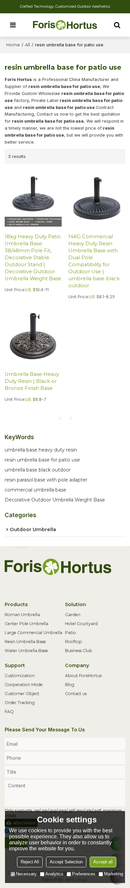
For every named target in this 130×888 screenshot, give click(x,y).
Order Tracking (20, 702)
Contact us (76, 693)
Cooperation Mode (24, 684)
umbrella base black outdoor (38, 470)
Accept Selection (66, 861)
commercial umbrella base (35, 490)
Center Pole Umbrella (26, 623)
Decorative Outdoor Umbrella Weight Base (55, 500)
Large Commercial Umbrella (33, 632)
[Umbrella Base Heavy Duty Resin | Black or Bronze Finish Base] (33, 336)
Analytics (54, 873)
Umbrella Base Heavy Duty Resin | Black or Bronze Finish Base (32, 381)
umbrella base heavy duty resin (41, 450)
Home (13, 44)
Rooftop (73, 641)
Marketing (113, 873)
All (27, 44)
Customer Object (22, 693)
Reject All (30, 861)
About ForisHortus (83, 675)
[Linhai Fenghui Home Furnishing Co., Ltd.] (65, 25)
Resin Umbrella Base (25, 641)
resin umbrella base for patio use (42, 460)
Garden (72, 614)
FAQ (9, 711)
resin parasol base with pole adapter (46, 480)
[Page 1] (59, 418)
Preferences (83, 873)
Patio (70, 632)
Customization (20, 675)
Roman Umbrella (22, 614)
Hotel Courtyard (81, 623)
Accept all (103, 861)
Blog (69, 684)
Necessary (26, 873)
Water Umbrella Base (26, 650)
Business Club (78, 650)
